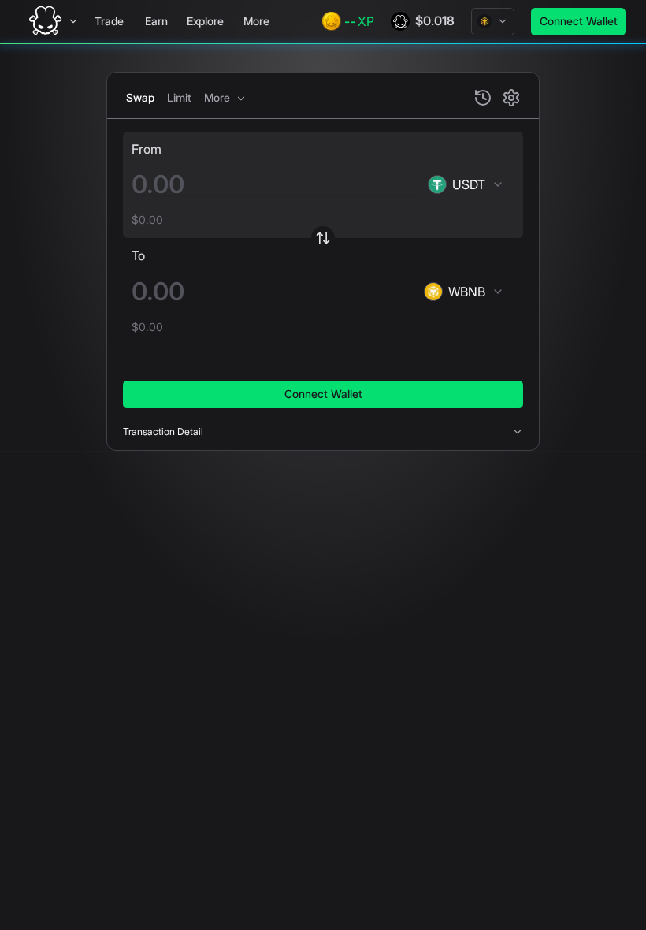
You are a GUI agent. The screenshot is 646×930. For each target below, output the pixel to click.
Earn (156, 21)
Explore (205, 21)
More (256, 21)
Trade (109, 21)
